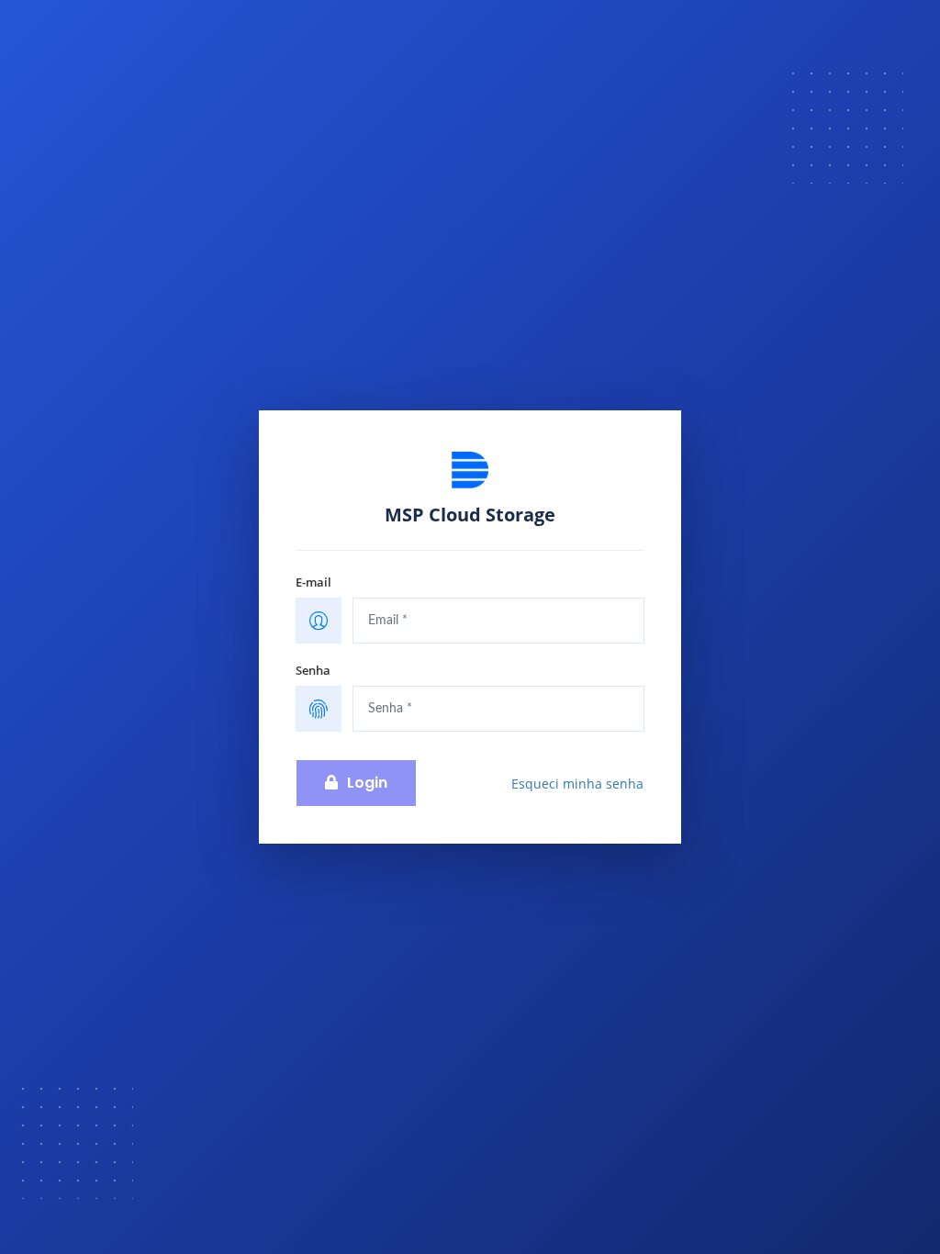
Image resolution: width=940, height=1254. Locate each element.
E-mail (313, 582)
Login (367, 782)
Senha (313, 670)
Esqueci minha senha (577, 783)
